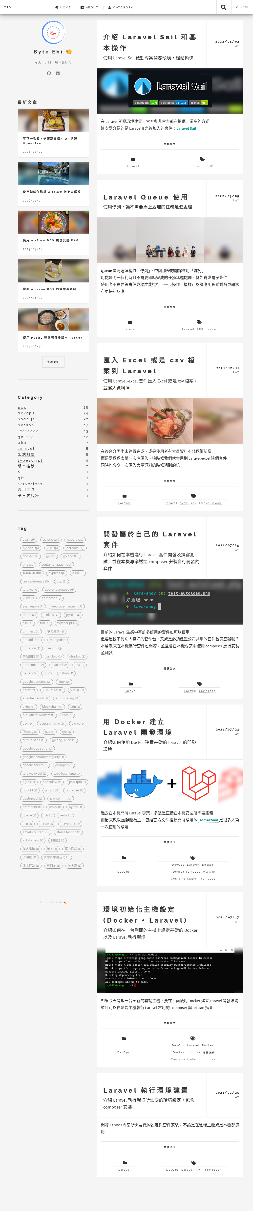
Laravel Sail (186, 128)
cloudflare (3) (32, 640)
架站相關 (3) (31, 656)
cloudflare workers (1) (38, 715)
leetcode (28, 431)
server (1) (46, 824)
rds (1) (48, 815)
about (91, 7)
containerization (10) (56, 564)
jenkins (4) (50, 615)
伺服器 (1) (57, 840)
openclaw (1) (52, 782)
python (26, 425)
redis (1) (65, 815)
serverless (30, 484)
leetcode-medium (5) (66, 606)
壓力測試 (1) (73, 849)
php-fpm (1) (77, 782)
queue (211, 329)
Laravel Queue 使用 (146, 197)
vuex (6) (28, 598)
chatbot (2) (77, 656)
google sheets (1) (35, 765)
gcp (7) (61, 581)
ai (20, 472)
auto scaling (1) (67, 698)
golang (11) (71, 556)
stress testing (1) (68, 832)
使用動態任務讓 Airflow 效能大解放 (52, 192)
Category (30, 397)
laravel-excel (210, 503)
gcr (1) (66, 732)
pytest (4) (73, 615)
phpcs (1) (51, 790)
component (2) (33, 665)
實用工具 (26, 489)
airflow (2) (54, 656)
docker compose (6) (59, 590)
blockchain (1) (52, 707)
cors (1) (67, 715)
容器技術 (209, 871)
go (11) (50, 556)
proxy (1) (55, 807)
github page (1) (33, 740)
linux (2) (64, 681)
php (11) (28, 564)
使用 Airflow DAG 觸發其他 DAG (51, 240)
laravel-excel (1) (34, 774)
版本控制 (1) (31, 865)
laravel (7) (30, 590)
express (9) (56, 573)
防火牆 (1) (74, 865)
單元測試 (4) (55, 631)
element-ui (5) (33, 606)
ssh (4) (27, 623)
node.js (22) (75, 539)
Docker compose (187, 871)
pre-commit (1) (60, 799)
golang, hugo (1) (63, 740)
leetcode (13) (75, 548)
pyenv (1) (75, 807)
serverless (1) (70, 824)
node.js (26, 419)
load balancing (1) (67, 774)
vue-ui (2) (77, 690)
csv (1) (27, 723)
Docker (208, 864)
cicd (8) (77, 573)
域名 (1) (52, 849)
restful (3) (55, 648)
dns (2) (79, 665)
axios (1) (28, 707)
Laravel (133, 166)
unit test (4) (31, 631)
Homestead (208, 819)
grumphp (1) (63, 765)
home (65, 7)
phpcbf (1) (30, 790)
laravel (171, 503)
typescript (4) (67, 623)
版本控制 (26, 466)
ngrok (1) (29, 782)
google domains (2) (36, 681)
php (22, 442)
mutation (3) (31, 648)
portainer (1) (74, 790)
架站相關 (26, 454)
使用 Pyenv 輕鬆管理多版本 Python (53, 337)
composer (207, 691)
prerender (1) (32, 807)
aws (22, 407)
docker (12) (30, 556)
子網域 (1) (29, 857)
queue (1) (29, 815)
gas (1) (49, 732)
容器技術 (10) (32, 573)
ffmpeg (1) (30, 732)
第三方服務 (29, 495)
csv (194, 503)
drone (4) (29, 615)
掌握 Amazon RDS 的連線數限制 (50, 289)
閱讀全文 (170, 144)
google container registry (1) (43, 757)
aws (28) (29, 539)
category (122, 7)
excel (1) (78, 723)
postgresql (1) (32, 799)
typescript (30, 460)
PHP (210, 166)
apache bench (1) (35, 698)
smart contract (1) (35, 832)
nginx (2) (29, 690)
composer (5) (51, 598)
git (21, 478)
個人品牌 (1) (31, 849)
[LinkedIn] (58, 73)
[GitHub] (49, 73)
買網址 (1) (53, 865)
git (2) (48, 673)
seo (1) (27, 824)
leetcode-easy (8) (36, 581)
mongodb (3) (59, 640)
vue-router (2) (52, 690)
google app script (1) (37, 748)
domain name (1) (52, 723)
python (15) (31, 548)
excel (184, 503)
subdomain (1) (33, 840)
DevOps (123, 871)
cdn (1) (75, 707)
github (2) (66, 673)
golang (26, 437)
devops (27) (51, 539)
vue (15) (52, 548)
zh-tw (242, 7)
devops (26, 413)
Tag (7, 7)
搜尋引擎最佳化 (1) (56, 857)
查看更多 (53, 362)
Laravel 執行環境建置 (146, 1090)
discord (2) (59, 665)
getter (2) (29, 673)
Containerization (185, 878)
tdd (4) (44, 623)
